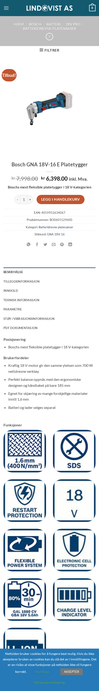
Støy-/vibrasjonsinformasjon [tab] (29, 319)
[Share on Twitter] (45, 244)
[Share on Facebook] (37, 244)
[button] (6, 8)
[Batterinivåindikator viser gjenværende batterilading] (74, 599)
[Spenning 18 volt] (74, 500)
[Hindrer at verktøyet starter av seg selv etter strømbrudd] (24, 500)
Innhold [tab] (10, 290)
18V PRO (73, 24)
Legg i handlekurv (60, 199)
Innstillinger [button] (42, 672)
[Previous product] (49, 36)
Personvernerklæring (49, 682)
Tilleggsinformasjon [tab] (21, 281)
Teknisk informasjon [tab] (21, 300)
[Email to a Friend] (54, 244)
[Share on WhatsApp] (28, 244)
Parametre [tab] (12, 309)
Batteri (54, 24)
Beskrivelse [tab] (13, 272)
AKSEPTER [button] (71, 672)
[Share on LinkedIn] (70, 244)
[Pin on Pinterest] (62, 244)
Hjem (19, 24)
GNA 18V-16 (56, 234)
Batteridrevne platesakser (49, 28)
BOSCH (35, 24)
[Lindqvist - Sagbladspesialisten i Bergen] (49, 8)
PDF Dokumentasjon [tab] (20, 328)
